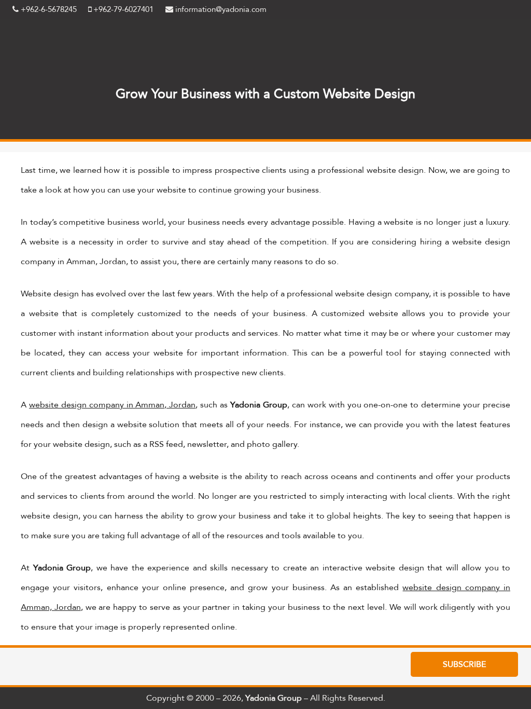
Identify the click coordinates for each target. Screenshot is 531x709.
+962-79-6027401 (122, 9)
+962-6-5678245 (48, 9)
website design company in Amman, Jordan (112, 404)
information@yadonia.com (220, 9)
